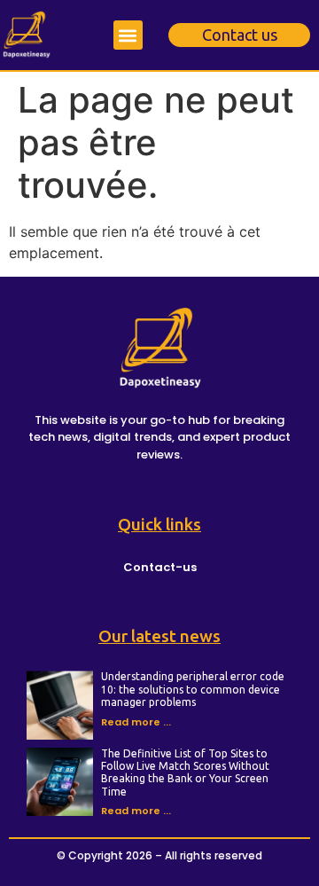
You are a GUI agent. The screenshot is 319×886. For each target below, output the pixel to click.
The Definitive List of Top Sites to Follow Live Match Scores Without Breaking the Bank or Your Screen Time (185, 772)
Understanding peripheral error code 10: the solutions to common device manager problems (192, 689)
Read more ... (136, 722)
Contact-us (160, 567)
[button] (128, 35)
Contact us (239, 34)
